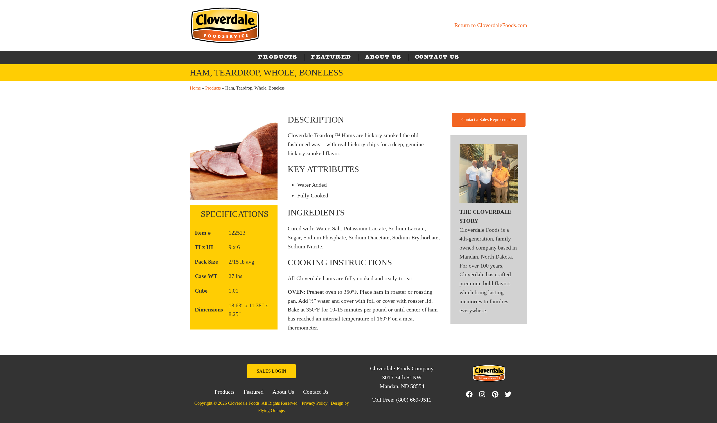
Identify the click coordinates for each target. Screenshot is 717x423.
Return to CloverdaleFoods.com (490, 25)
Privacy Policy (315, 403)
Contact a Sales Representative (488, 119)
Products (213, 88)
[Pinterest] (496, 394)
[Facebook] (469, 394)
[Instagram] (483, 394)
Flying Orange (271, 410)
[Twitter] (509, 394)
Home (195, 88)
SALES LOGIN (271, 371)
